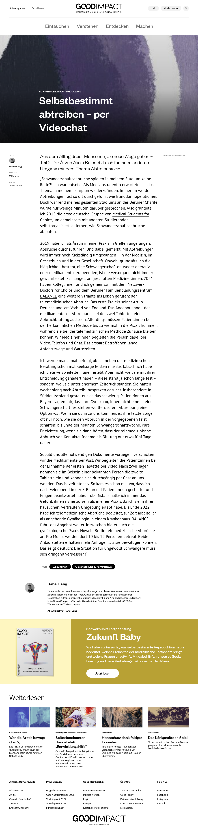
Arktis (12, 794)
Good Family (126, 794)
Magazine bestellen (56, 790)
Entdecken (117, 26)
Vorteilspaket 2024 (56, 799)
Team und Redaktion (130, 790)
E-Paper (87, 803)
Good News (38, 8)
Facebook (162, 794)
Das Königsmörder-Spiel (168, 737)
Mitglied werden (171, 8)
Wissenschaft (16, 790)
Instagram (162, 799)
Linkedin (161, 803)
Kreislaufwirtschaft (18, 807)
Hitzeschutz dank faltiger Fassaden (122, 739)
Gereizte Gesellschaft (20, 799)
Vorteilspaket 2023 (56, 803)
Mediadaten (126, 807)
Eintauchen (57, 26)
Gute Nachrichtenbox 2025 (60, 794)
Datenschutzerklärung (131, 799)
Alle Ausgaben (17, 8)
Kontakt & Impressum (131, 803)
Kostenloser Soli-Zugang (95, 807)
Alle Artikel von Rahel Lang (62, 610)
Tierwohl (13, 803)
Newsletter (162, 790)
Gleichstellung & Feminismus (93, 566)
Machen (144, 26)
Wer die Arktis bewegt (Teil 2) (27, 739)
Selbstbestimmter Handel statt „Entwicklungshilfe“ (71, 742)
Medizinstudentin (105, 184)
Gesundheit (60, 566)
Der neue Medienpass (94, 790)
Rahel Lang (15, 166)
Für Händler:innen (55, 807)
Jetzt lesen (102, 673)
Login (153, 8)
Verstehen (87, 26)
